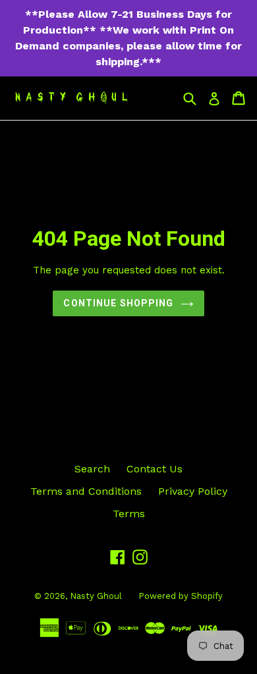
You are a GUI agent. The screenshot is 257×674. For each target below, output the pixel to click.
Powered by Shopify (180, 596)
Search (92, 469)
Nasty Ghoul (96, 596)
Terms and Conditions (86, 491)
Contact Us (155, 469)
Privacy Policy (192, 491)
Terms (129, 513)
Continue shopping (118, 303)
